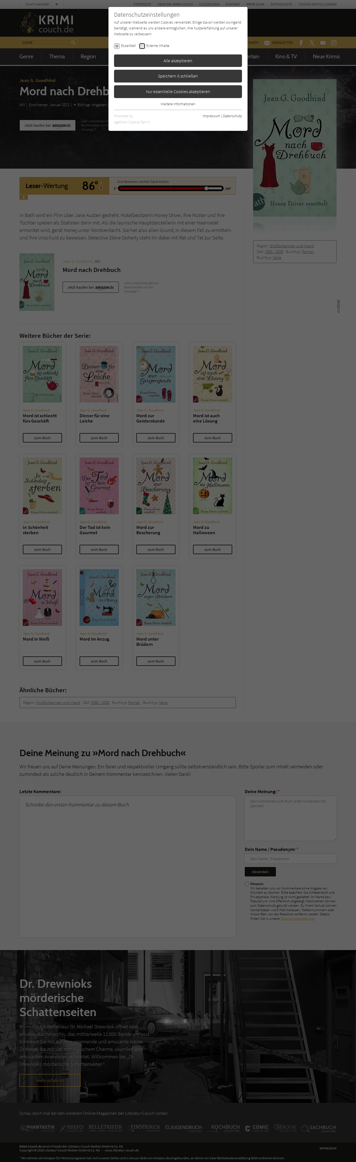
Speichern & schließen (178, 76)
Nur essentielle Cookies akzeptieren (178, 91)
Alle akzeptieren (178, 60)
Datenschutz (232, 115)
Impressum (211, 115)
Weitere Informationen (178, 103)
